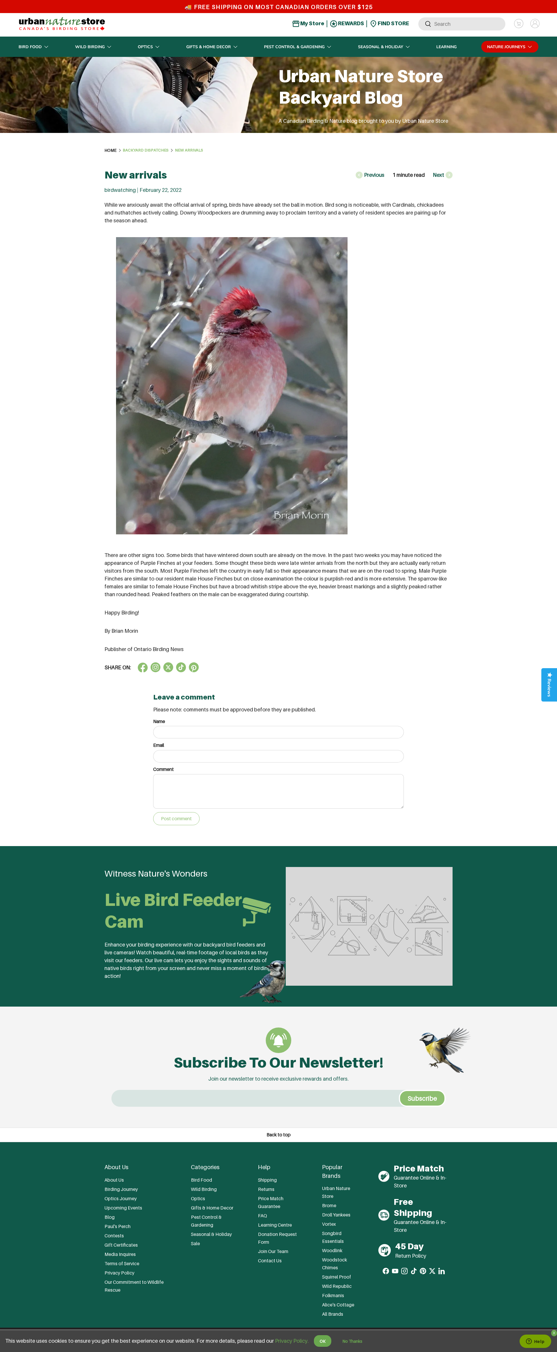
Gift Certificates (121, 1245)
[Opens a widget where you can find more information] (535, 1342)
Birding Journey (121, 1189)
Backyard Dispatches (146, 150)
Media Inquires (120, 1254)
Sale (195, 1243)
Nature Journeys (506, 47)
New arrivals (189, 150)
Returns (266, 1189)
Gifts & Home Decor (208, 47)
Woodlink (332, 1250)
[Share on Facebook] (142, 667)
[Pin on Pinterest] (193, 667)
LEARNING (446, 47)
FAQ (262, 1215)
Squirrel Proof (336, 1277)
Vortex (329, 1224)
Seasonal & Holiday (380, 47)
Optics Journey (120, 1198)
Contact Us (270, 1260)
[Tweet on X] (155, 667)
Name (159, 721)
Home (110, 150)
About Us (114, 1180)
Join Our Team (273, 1251)
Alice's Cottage (338, 1305)
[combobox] (461, 23)
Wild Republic (337, 1286)
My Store (311, 23)
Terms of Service (121, 1263)
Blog (109, 1217)
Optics (145, 47)
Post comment (176, 818)
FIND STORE (393, 23)
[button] (518, 23)
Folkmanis (333, 1295)
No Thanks (352, 1341)
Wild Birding (90, 47)
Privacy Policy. (292, 1341)
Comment (163, 769)
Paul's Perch (117, 1226)
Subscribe (422, 1098)
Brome (329, 1205)
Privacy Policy (119, 1273)
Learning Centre (275, 1225)
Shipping (267, 1180)
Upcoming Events (123, 1208)
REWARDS (350, 23)
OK (322, 1341)
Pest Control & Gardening (294, 47)
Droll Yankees (336, 1215)
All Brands (332, 1314)
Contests (114, 1236)
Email (158, 745)
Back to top (279, 1135)
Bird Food (30, 47)
